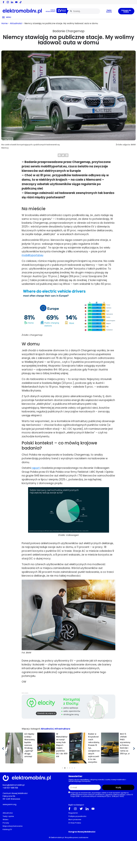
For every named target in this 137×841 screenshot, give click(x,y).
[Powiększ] (112, 291)
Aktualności (16, 23)
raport (36, 468)
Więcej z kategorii (31, 728)
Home (4, 23)
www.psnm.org (9, 804)
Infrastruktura (62, 728)
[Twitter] (81, 809)
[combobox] (84, 11)
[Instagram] (75, 809)
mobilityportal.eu (32, 255)
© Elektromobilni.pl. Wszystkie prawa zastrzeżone (68, 837)
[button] (59, 155)
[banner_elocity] (68, 718)
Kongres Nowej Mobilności (81, 831)
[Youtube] (93, 809)
